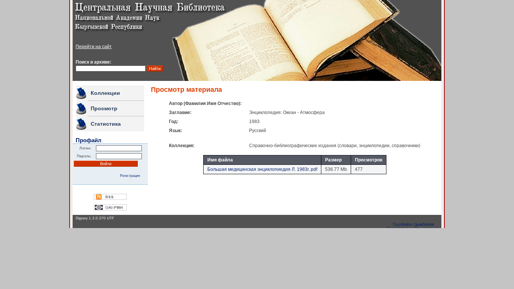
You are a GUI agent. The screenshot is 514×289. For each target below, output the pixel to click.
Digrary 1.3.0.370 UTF (95, 218)
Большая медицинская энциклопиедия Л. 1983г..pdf (262, 169)
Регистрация (130, 176)
